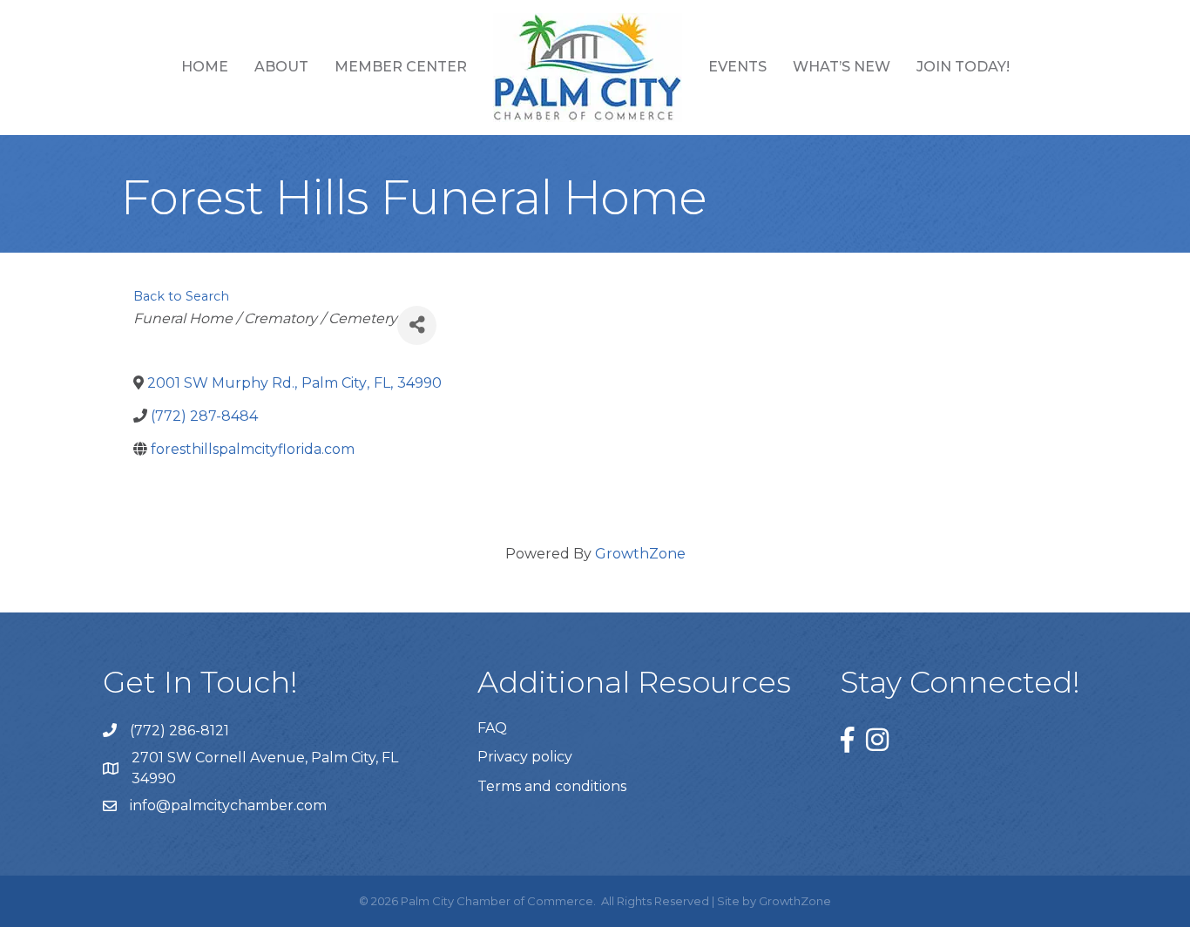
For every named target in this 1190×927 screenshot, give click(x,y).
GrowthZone (640, 553)
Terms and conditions (551, 786)
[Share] (416, 325)
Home (204, 66)
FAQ (492, 728)
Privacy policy (524, 756)
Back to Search (181, 296)
